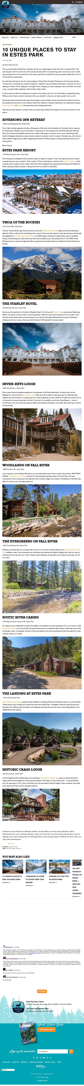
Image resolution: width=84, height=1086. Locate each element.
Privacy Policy (50, 1062)
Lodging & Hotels (58, 37)
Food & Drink (47, 37)
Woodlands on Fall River (17, 476)
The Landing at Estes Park (11, 702)
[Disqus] (42, 922)
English (5, 1069)
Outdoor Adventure (36, 37)
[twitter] (37, 1058)
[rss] (50, 1058)
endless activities (8, 105)
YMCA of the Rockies (50, 231)
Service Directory (36, 1062)
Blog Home (5, 37)
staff (59, 1062)
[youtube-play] (44, 1058)
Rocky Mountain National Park (23, 236)
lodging (20, 105)
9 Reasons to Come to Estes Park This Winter (35, 879)
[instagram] (47, 1058)
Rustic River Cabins (9, 628)
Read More (5, 882)
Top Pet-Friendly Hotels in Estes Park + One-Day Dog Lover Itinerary (77, 881)
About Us (15, 1062)
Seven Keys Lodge (28, 395)
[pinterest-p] (33, 1058)
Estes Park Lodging (10, 848)
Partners (24, 1062)
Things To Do (14, 37)
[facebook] (40, 1058)
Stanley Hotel (57, 312)
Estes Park (18, 848)
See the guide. (46, 1029)
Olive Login (6, 1062)
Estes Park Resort (69, 161)
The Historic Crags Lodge (50, 778)
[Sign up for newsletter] (71, 1051)
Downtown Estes (24, 37)
